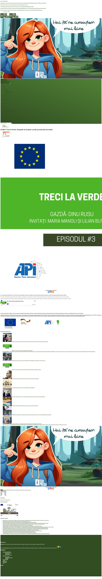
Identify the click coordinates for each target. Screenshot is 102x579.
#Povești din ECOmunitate (9, 109)
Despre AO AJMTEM (7, 552)
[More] (53, 292)
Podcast (8, 132)
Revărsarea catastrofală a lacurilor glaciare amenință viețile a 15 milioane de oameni (51, 424)
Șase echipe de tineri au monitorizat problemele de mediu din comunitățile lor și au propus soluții (21, 529)
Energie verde (5, 99)
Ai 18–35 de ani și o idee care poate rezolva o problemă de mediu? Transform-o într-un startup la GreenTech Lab (21, 10)
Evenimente (5, 95)
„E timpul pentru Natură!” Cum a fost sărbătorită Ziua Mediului (23, 387)
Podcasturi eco (7, 116)
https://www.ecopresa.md (5, 499)
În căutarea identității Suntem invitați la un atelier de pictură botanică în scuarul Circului (19, 531)
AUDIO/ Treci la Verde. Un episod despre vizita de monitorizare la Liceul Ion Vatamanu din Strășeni (30, 341)
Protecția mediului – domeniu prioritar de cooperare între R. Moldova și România (26, 423)
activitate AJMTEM (6, 490)
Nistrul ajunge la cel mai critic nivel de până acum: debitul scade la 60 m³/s (14, 4)
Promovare (7, 553)
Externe (6, 90)
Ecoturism (7, 93)
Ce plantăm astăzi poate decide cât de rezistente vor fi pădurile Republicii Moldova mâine (17, 6)
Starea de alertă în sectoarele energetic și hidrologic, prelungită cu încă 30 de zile (18, 525)
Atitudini (6, 89)
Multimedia (5, 114)
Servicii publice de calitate (9, 110)
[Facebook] (49, 292)
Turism (4, 560)
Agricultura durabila (8, 91)
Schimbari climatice (8, 92)
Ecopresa (8, 135)
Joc (3, 119)
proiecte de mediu (27, 490)
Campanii (5, 107)
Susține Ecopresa (8, 554)
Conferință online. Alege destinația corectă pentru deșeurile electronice (25, 405)
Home (4, 125)
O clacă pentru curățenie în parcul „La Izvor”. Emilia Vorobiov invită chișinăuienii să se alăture (20, 532)
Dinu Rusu (12, 490)
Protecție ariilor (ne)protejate (10, 111)
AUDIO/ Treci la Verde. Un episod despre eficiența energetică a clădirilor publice (26, 369)
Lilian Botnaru (18, 490)
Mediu (4, 86)
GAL (14, 490)
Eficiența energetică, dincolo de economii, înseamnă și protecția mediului (25, 378)
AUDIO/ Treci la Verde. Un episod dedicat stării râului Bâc (22, 350)
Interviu (6, 117)
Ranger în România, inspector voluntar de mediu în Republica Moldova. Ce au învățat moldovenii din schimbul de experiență (23, 8)
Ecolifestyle (5, 103)
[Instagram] (51, 292)
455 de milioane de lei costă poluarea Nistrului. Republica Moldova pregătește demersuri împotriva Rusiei (22, 530)
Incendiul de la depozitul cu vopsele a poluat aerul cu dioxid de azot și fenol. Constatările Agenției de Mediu (31, 414)
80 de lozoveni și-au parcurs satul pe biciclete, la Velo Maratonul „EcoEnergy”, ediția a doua (28, 360)
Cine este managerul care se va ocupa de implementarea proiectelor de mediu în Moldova (28, 396)
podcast (22, 490)
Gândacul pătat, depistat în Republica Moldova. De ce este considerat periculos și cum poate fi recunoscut (22, 526)
